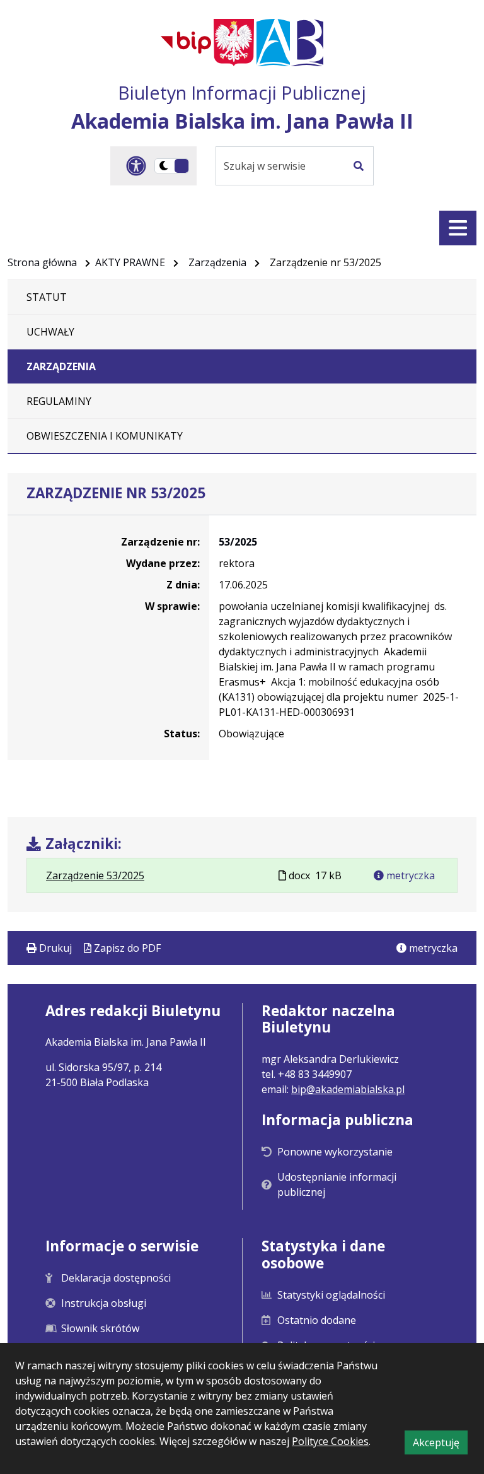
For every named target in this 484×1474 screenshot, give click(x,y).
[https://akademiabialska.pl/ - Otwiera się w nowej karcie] (289, 42)
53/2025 (238, 542)
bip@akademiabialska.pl (348, 1089)
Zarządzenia (217, 262)
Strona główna (42, 262)
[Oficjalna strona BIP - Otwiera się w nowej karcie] (186, 42)
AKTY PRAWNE (130, 262)
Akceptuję (440, 1444)
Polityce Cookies (330, 1441)
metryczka (409, 875)
